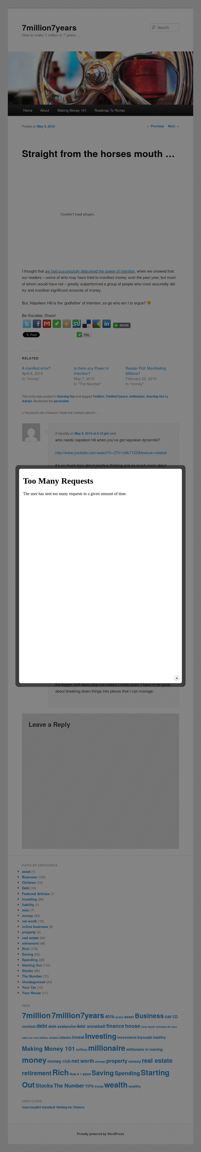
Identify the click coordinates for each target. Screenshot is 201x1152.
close (177, 678)
